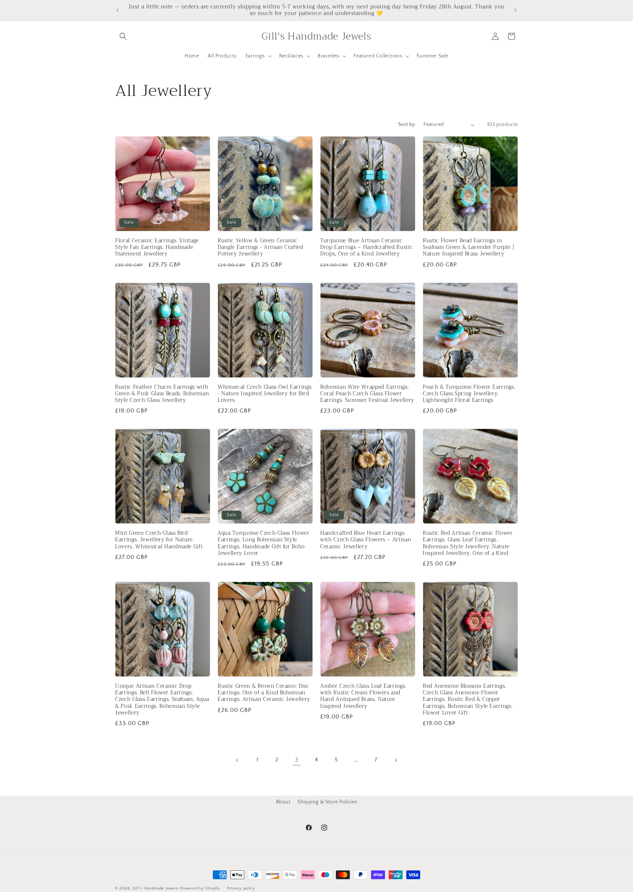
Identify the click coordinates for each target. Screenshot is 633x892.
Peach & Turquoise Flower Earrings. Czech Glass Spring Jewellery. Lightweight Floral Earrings (469, 394)
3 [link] (297, 760)
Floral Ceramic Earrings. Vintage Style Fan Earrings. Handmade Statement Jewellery (157, 248)
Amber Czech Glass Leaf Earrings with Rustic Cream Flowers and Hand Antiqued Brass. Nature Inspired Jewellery (362, 696)
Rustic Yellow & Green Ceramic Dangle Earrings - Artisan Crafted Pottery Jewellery (260, 248)
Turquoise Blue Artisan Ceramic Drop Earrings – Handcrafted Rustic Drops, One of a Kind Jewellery (366, 248)
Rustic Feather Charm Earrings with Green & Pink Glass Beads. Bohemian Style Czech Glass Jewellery (162, 394)
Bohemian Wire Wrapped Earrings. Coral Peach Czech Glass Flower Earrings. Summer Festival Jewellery (367, 394)
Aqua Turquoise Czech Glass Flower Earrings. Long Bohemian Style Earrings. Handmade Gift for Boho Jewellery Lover (264, 543)
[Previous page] (237, 760)
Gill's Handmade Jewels (156, 888)
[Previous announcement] (118, 10)
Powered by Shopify (200, 888)
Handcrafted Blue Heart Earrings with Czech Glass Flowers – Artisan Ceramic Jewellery (365, 540)
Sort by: (407, 124)
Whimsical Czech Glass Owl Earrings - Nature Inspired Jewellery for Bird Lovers (264, 394)
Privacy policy (241, 888)
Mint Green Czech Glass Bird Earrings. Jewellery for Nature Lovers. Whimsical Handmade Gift (159, 540)
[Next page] (396, 760)
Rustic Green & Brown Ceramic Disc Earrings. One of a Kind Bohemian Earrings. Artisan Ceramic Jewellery (264, 693)
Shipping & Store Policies (327, 802)
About (283, 802)
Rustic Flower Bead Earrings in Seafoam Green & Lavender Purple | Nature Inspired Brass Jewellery (469, 248)
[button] (123, 36)
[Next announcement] (515, 10)
